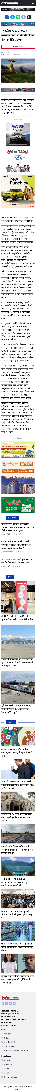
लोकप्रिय (10, 722)
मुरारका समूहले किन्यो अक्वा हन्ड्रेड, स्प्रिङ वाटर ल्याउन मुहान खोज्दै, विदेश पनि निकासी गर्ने (17, 979)
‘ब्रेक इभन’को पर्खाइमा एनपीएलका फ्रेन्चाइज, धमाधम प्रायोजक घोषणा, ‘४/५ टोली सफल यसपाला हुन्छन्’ (17, 527)
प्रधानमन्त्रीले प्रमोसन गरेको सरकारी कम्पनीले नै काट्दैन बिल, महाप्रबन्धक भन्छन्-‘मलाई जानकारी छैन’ (16, 545)
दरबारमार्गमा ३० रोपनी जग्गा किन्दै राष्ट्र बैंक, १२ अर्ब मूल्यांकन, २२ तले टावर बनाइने (16, 817)
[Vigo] (18, 136)
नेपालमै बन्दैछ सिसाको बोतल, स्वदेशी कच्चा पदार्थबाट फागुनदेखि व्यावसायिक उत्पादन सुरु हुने (17, 850)
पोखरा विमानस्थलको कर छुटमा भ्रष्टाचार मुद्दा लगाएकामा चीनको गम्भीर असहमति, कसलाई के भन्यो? (17, 662)
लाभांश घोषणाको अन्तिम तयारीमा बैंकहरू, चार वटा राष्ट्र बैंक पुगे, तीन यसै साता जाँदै (16, 753)
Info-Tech (7, 1068)
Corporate (7, 1060)
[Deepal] (18, 9)
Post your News (9, 1046)
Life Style (7, 1072)
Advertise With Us (10, 1042)
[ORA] (18, 89)
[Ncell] (18, 24)
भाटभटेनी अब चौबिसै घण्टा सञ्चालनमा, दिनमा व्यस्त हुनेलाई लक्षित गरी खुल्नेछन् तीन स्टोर (17, 947)
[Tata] (18, 192)
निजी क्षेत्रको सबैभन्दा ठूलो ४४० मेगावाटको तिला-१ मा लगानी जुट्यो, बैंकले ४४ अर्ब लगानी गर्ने (15, 882)
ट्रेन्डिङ (10, 576)
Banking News (8, 1064)
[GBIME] (18, 162)
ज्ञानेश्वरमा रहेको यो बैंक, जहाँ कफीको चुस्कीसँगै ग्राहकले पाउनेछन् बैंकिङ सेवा (17, 617)
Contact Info (8, 1038)
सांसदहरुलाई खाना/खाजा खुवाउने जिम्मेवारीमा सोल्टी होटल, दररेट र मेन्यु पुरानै (16, 915)
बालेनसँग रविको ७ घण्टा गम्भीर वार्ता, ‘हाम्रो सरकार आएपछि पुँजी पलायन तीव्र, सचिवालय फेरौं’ (17, 785)
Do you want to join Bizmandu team (16, 1050)
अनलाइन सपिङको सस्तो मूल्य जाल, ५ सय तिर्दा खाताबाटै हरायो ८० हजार (16, 560)
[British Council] (18, 46)
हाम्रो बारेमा (7, 1033)
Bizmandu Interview (10, 1077)
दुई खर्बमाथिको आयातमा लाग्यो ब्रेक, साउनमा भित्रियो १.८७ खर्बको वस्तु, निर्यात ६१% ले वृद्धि (16, 709)
